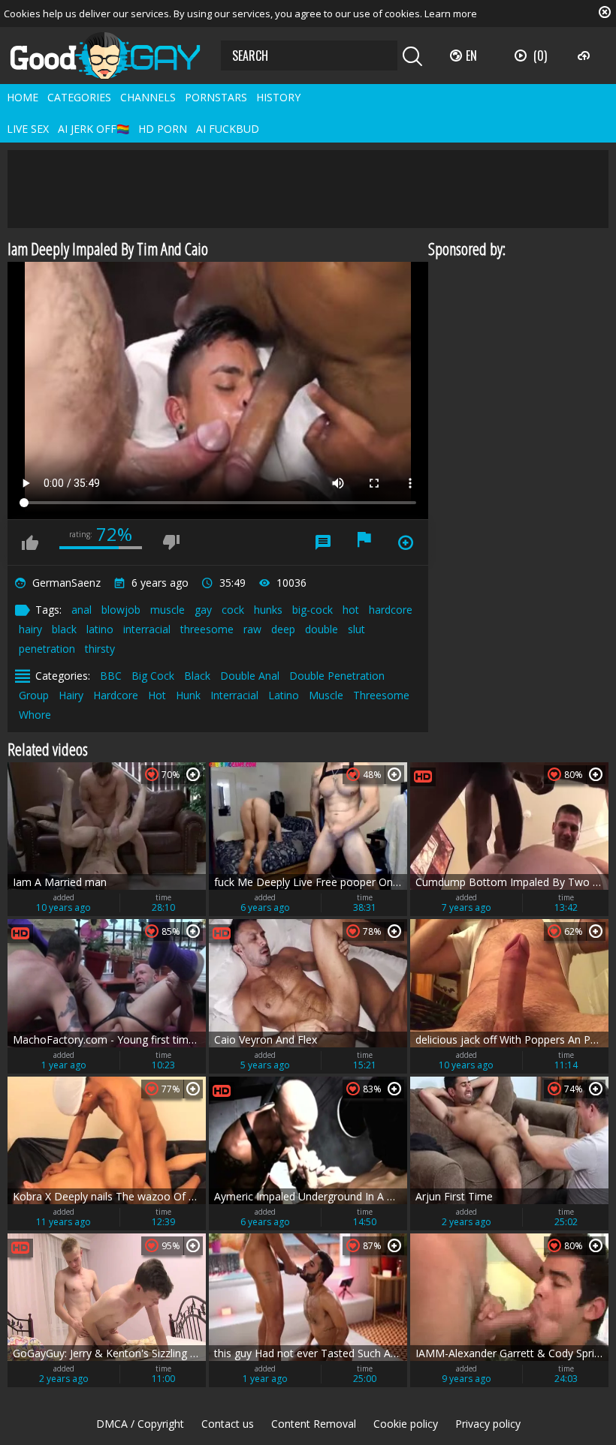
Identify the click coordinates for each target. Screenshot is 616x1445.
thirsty (100, 648)
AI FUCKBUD (227, 129)
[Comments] (323, 542)
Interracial (234, 695)
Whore (35, 714)
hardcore (390, 609)
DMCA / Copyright (140, 1423)
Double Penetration (337, 675)
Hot (157, 695)
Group (34, 695)
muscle (167, 609)
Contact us (227, 1423)
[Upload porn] (585, 56)
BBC (111, 675)
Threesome (381, 695)
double (321, 629)
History (278, 97)
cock (233, 609)
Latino (283, 695)
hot (351, 609)
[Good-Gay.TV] (114, 55)
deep (283, 629)
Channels (148, 97)
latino (99, 629)
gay (203, 609)
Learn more (450, 13)
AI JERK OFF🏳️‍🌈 (93, 129)
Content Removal (313, 1423)
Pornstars (216, 97)
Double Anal (249, 675)
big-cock (312, 609)
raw (252, 629)
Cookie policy (405, 1423)
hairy (30, 629)
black (64, 629)
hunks (268, 609)
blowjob (120, 609)
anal (81, 609)
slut (356, 629)
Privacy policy (488, 1423)
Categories (79, 97)
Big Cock (152, 675)
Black (197, 675)
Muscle (326, 695)
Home (22, 97)
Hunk (188, 695)
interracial (147, 629)
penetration (47, 648)
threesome (207, 629)
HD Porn (162, 129)
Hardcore (115, 695)
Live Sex (28, 129)
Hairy (71, 695)
